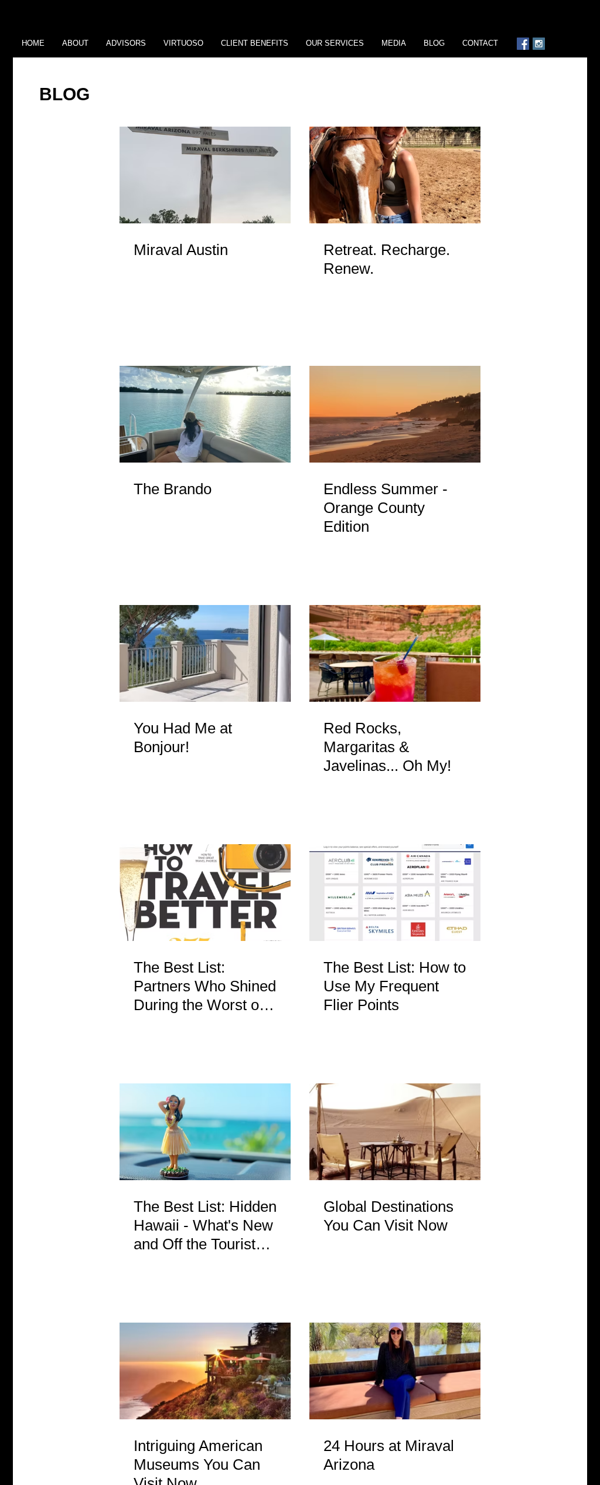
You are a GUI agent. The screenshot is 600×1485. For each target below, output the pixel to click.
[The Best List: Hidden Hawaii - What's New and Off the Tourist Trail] (205, 1131)
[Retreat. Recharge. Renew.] (394, 175)
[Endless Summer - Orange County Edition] (394, 414)
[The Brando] (205, 414)
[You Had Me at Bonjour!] (205, 653)
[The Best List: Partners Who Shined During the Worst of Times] (205, 892)
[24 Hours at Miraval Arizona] (394, 1371)
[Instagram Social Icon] (539, 44)
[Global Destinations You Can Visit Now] (394, 1131)
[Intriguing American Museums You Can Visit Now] (205, 1371)
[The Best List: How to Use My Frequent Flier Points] (394, 892)
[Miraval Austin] (205, 175)
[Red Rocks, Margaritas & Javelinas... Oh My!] (394, 653)
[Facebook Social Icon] (523, 44)
